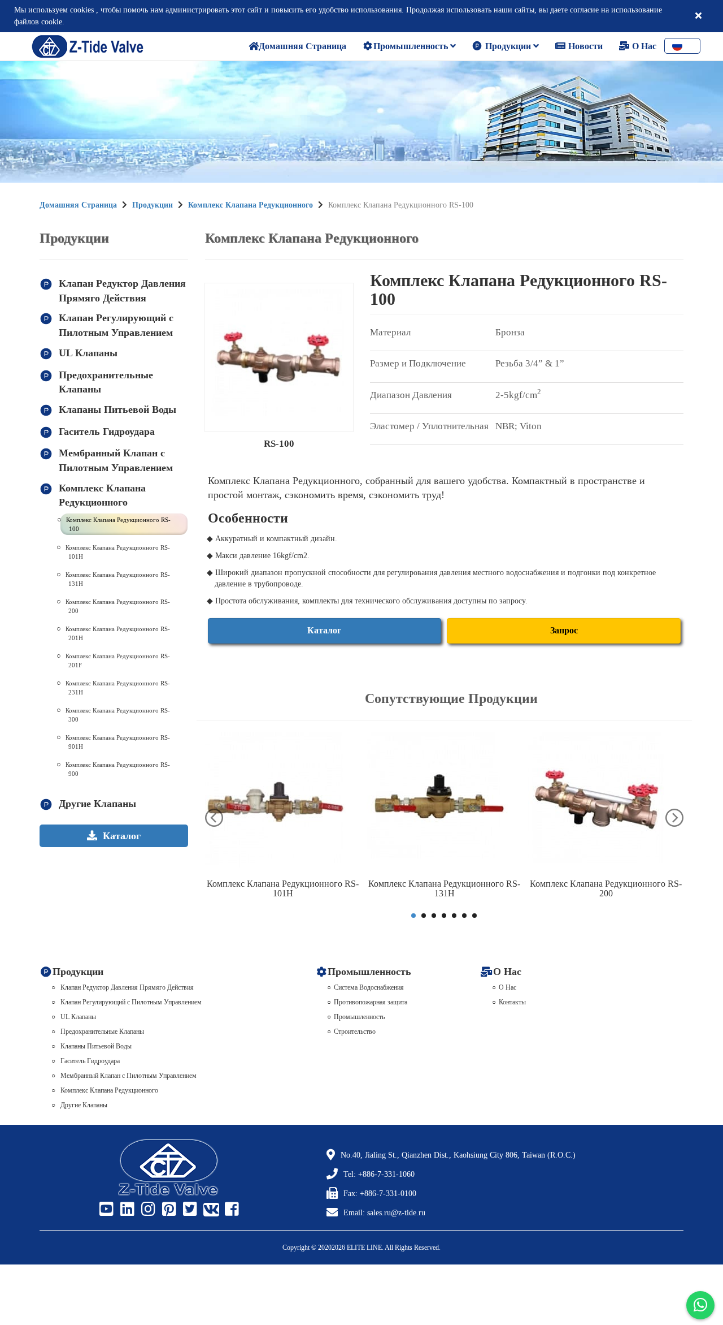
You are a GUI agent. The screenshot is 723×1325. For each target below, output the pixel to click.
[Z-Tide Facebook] (230, 1209)
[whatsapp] (700, 1305)
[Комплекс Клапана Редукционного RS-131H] (444, 802)
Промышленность (411, 46)
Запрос (564, 630)
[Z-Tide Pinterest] (167, 1209)
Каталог (324, 630)
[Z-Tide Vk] (209, 1209)
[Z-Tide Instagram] (146, 1209)
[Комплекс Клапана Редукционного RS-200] (606, 802)
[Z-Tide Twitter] (188, 1209)
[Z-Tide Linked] (125, 1209)
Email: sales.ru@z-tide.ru (384, 1213)
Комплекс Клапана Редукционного (250, 205)
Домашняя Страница (78, 205)
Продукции (508, 46)
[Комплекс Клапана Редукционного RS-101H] (283, 802)
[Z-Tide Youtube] (105, 1209)
